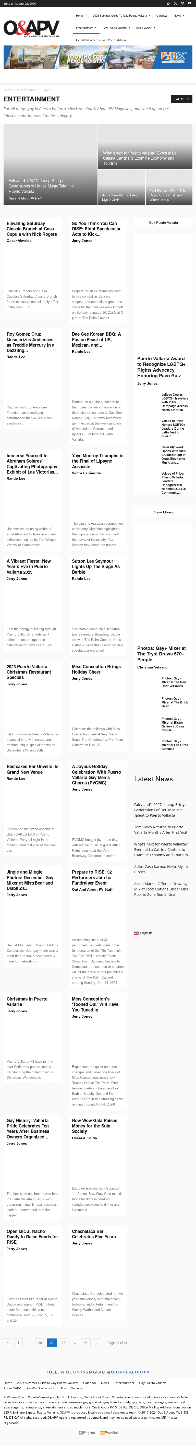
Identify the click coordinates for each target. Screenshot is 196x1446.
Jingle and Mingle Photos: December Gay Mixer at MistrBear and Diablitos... (30, 880)
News (105, 1383)
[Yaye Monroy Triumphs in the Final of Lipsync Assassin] (98, 498)
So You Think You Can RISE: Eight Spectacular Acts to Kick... (96, 228)
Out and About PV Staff (25, 198)
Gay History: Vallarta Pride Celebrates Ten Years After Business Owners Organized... (28, 1128)
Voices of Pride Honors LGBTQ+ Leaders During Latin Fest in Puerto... (173, 428)
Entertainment (27, 90)
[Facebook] (161, 4)
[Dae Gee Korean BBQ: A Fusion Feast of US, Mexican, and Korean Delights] (98, 377)
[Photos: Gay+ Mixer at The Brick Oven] (144, 700)
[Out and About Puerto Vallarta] (32, 28)
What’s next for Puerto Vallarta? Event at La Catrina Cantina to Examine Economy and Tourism (161, 849)
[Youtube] (189, 4)
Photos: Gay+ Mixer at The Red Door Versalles (174, 682)
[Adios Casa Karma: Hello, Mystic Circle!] (121, 187)
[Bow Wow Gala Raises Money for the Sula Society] (98, 1163)
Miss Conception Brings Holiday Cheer (96, 669)
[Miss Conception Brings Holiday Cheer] (98, 704)
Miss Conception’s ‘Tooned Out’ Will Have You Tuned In (95, 1004)
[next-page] (97, 1342)
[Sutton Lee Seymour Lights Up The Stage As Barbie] (98, 604)
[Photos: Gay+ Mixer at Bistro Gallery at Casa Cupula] (144, 721)
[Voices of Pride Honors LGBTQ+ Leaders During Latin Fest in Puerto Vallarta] (144, 423)
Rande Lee (16, 357)
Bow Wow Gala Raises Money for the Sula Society (94, 1125)
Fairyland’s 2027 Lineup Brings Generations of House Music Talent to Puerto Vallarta (160, 810)
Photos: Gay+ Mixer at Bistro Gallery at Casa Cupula (173, 724)
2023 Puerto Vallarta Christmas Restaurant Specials (29, 671)
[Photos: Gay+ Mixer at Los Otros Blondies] (144, 743)
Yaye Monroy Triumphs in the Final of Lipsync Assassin (98, 460)
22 (63, 1343)
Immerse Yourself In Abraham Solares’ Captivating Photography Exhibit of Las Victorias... (32, 463)
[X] (175, 4)
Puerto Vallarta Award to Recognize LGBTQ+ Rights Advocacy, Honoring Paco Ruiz (161, 367)
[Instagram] (168, 4)
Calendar (89, 1383)
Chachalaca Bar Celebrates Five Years (94, 1234)
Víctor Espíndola (86, 473)
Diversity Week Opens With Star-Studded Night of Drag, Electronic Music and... (174, 455)
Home (8, 90)
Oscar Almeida (19, 241)
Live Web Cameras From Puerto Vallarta (54, 1388)
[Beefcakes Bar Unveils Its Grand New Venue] (33, 804)
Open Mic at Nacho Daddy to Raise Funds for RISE (32, 1236)
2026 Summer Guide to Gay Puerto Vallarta (47, 1383)
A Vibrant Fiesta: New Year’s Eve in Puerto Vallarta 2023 (29, 566)
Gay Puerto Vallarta (153, 1383)
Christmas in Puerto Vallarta (27, 1001)
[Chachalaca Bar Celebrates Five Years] (98, 1268)
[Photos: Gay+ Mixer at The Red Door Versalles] (144, 680)
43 (86, 1343)
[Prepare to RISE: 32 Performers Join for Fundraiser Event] (98, 915)
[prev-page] (8, 1342)
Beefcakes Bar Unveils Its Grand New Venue (32, 769)
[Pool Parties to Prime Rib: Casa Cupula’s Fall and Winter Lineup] (169, 187)
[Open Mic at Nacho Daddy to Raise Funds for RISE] (33, 1274)
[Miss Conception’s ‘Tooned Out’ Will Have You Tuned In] (98, 1042)
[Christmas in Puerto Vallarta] (33, 1036)
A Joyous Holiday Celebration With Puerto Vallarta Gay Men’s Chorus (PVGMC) (96, 774)
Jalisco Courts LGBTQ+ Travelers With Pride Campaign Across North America (175, 402)
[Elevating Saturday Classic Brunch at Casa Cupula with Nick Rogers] (33, 266)
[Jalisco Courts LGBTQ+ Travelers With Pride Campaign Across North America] (144, 397)
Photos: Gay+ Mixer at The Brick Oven (175, 702)
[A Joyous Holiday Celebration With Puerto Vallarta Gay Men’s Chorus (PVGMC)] (98, 814)
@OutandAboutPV (128, 1371)
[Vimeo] (182, 4)
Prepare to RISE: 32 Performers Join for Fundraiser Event (92, 877)
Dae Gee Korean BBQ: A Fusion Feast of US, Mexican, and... (96, 339)
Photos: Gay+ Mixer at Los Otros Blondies (175, 745)
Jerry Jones (82, 241)
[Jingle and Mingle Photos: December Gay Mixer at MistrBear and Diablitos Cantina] (33, 920)
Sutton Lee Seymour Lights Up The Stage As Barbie (96, 566)
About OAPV (12, 1388)
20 (40, 1343)
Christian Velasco (152, 667)
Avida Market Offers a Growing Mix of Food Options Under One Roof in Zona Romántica (161, 889)
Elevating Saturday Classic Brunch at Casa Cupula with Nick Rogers (32, 228)
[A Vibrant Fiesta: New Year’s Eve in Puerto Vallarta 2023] (33, 604)
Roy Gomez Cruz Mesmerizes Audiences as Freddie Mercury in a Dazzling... (30, 342)
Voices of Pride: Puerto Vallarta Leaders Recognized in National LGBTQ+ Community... (174, 483)
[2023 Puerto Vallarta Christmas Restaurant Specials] (33, 709)
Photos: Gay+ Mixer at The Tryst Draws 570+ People (161, 654)
